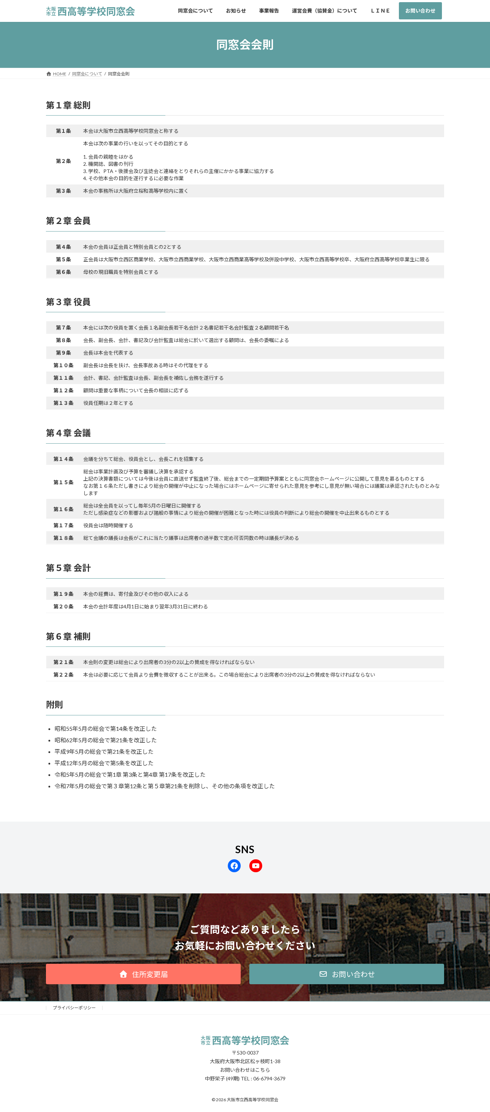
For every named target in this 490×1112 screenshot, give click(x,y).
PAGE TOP (472, 1072)
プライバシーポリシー (74, 1007)
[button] (143, 974)
